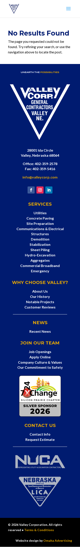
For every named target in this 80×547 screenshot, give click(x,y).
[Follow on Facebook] (31, 190)
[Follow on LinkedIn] (48, 190)
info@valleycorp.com (40, 177)
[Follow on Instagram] (40, 190)
